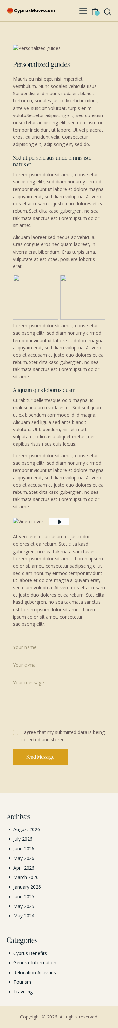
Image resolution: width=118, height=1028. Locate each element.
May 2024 (23, 916)
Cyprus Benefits (30, 953)
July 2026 (22, 839)
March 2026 (26, 877)
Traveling (23, 991)
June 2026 (23, 848)
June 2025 (23, 896)
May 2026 (23, 858)
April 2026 (23, 868)
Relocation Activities (34, 972)
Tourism (22, 982)
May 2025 (23, 906)
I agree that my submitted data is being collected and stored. (63, 736)
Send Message (40, 756)
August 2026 (26, 829)
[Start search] (107, 12)
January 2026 (27, 887)
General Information (34, 962)
